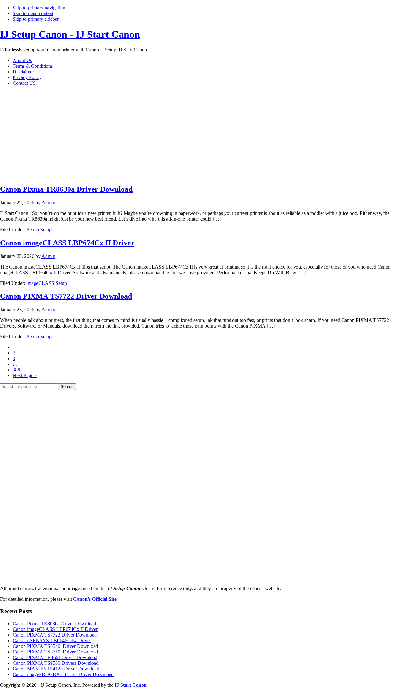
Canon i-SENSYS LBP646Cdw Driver (52, 640)
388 (16, 369)
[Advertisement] (110, 135)
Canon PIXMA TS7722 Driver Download (66, 296)
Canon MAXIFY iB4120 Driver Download (56, 668)
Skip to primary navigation (39, 7)
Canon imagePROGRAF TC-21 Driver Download (63, 674)
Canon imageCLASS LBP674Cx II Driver (67, 243)
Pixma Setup (39, 229)
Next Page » (25, 375)
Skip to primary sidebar (36, 19)
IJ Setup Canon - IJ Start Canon (70, 34)
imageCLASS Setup (46, 283)
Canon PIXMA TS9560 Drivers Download (56, 663)
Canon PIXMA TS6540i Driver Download (55, 646)
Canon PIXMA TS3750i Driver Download (55, 651)
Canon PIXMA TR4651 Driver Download (55, 657)
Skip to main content (33, 13)
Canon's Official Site (95, 599)
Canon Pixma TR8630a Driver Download (66, 189)
